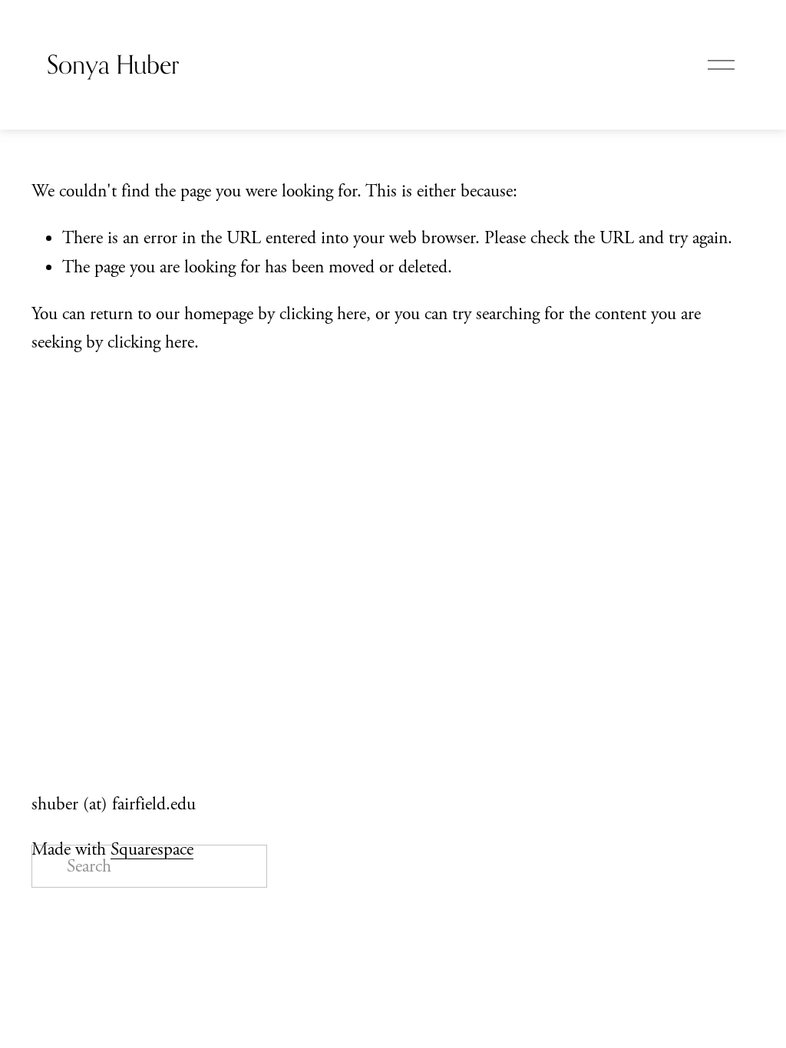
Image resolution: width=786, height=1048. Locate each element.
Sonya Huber (113, 64)
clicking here (322, 313)
